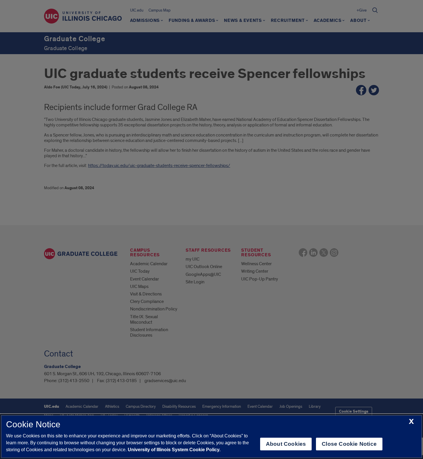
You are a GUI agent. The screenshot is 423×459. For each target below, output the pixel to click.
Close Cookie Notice (349, 444)
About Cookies (286, 444)
